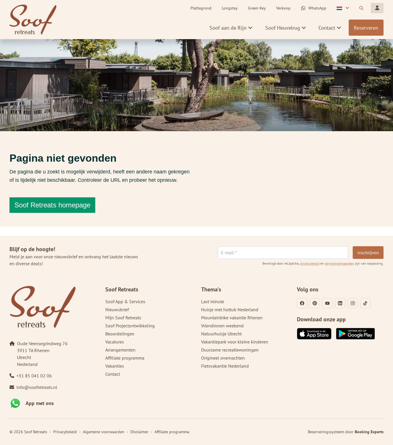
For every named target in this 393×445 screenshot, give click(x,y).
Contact (112, 374)
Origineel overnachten (223, 358)
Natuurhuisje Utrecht (221, 334)
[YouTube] (327, 303)
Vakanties (114, 366)
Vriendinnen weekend (222, 326)
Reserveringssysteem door (346, 431)
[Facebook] (302, 303)
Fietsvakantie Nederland (225, 366)
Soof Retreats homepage (52, 205)
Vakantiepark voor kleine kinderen (234, 342)
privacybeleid (309, 263)
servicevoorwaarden (339, 263)
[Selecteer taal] (343, 8)
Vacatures (114, 342)
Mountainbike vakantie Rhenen (232, 317)
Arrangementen (120, 350)
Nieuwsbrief (117, 309)
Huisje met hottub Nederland (229, 309)
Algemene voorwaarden (103, 431)
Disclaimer (139, 431)
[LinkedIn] (340, 303)
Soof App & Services (125, 301)
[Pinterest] (315, 303)
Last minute (212, 301)
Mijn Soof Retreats (123, 317)
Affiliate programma (124, 358)
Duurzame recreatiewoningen (230, 350)
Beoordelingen (119, 334)
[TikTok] (365, 303)
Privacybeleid (65, 431)
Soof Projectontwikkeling (130, 326)
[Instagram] (353, 303)
